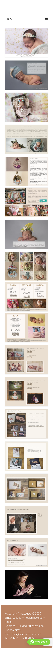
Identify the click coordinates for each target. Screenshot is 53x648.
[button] (38, 642)
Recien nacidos (34, 617)
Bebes (8, 621)
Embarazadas (13, 617)
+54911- (22, 638)
